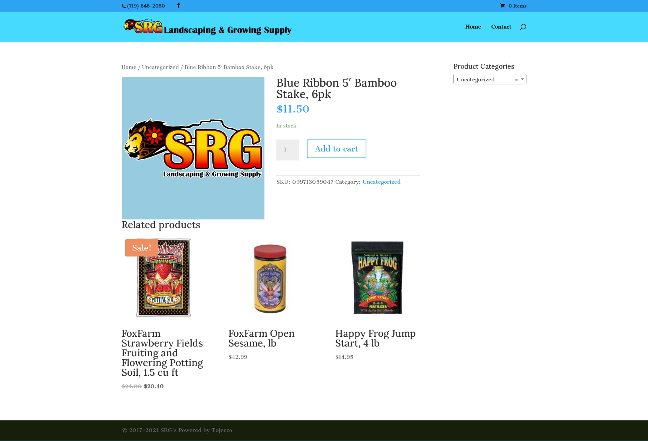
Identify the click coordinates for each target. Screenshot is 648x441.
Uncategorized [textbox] (488, 79)
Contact (501, 27)
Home (473, 27)
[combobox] (489, 79)
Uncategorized (160, 67)
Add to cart (336, 148)
